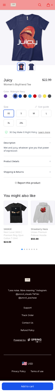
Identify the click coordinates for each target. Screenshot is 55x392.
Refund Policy (27, 330)
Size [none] (6, 106)
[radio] (9, 113)
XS (8, 113)
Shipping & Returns (14, 171)
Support (28, 307)
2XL (21, 122)
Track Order (28, 315)
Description (9, 142)
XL (9, 122)
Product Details (11, 161)
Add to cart (27, 386)
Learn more (44, 132)
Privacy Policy (19, 371)
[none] (42, 106)
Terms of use (37, 371)
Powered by (20, 340)
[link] (16, 213)
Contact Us (27, 322)
